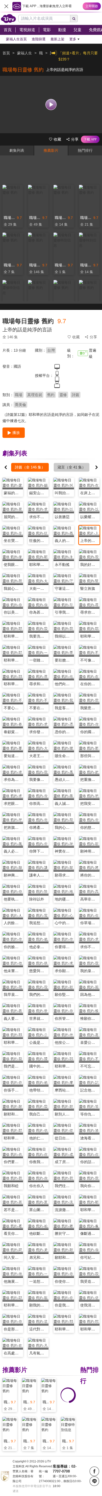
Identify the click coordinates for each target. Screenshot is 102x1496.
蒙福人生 (24, 53)
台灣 (51, 350)
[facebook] (94, 1471)
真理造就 (34, 395)
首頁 (6, 53)
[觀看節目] (51, 104)
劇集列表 (16, 150)
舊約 (50, 395)
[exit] (6, 6)
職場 (18, 395)
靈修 (63, 395)
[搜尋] (74, 18)
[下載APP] (90, 139)
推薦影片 (51, 150)
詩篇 (75, 395)
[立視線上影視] (8, 18)
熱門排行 (85, 150)
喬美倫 (20, 405)
